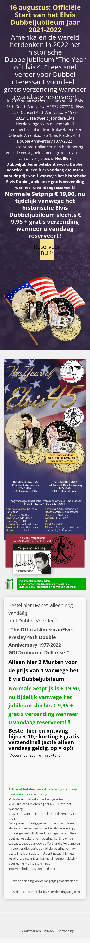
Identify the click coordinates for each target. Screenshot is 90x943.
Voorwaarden (31, 931)
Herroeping (65, 931)
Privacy (49, 931)
